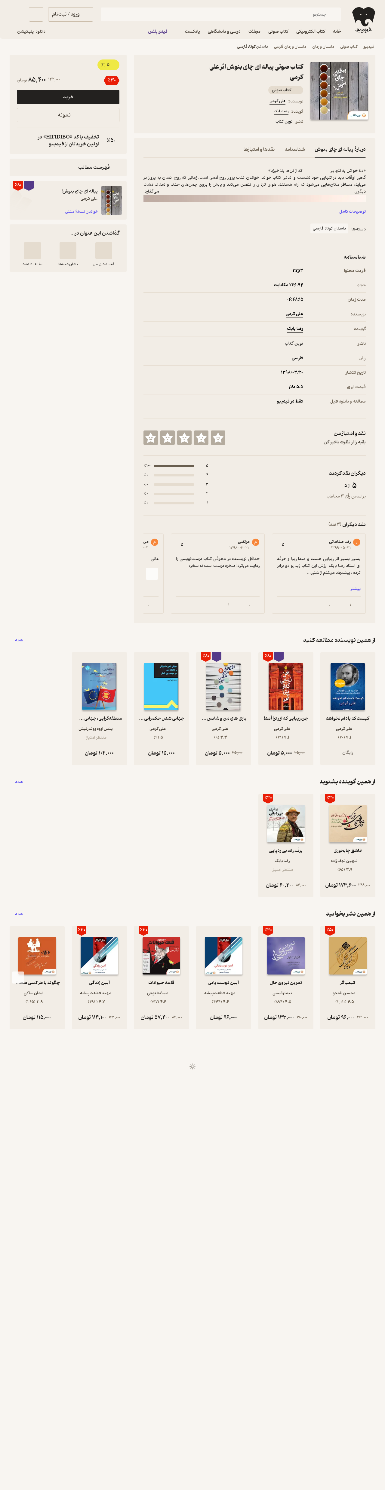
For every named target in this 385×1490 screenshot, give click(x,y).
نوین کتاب (284, 121)
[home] (363, 20)
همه (19, 640)
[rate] (218, 437)
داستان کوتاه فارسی (252, 47)
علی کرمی (277, 101)
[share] (190, 123)
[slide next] (152, 574)
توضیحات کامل (352, 211)
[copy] (23, 141)
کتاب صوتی (348, 47)
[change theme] (17, 14)
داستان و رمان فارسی (290, 47)
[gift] (176, 123)
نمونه (64, 115)
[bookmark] (162, 123)
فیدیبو (368, 47)
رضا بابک (281, 111)
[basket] (36, 14)
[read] (32, 250)
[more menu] (147, 123)
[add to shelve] (103, 250)
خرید (68, 97)
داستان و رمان (323, 47)
